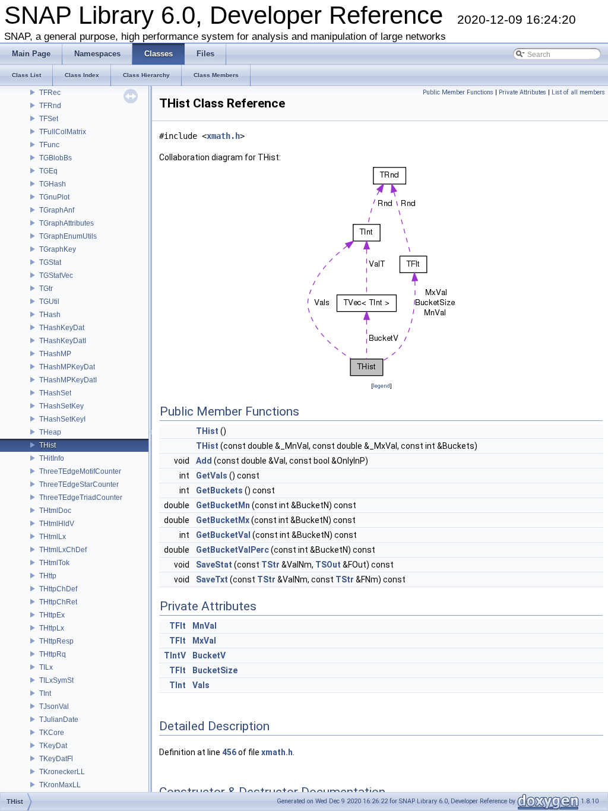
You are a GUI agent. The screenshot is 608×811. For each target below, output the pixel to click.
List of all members (578, 92)
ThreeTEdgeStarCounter (79, 484)
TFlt (177, 626)
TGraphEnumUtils (68, 236)
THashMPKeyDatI (68, 380)
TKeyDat (53, 746)
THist (47, 445)
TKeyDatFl (56, 759)
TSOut (328, 564)
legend (381, 385)
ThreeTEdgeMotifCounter (80, 471)
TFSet (48, 119)
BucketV (209, 655)
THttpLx (51, 628)
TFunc (49, 145)
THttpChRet (58, 602)
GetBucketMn (223, 505)
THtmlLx (52, 537)
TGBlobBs (55, 158)
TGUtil (49, 301)
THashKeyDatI (62, 341)
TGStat (50, 262)
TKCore (51, 732)
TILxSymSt (56, 680)
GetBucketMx (222, 520)
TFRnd (50, 106)
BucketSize (215, 670)
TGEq (48, 171)
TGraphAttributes (66, 223)
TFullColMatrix (62, 132)
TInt (45, 693)
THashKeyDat (61, 328)
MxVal (204, 640)
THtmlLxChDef (63, 550)
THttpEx (52, 615)
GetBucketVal (223, 535)
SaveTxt (212, 579)
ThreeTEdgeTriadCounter (80, 497)
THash (50, 315)
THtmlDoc (55, 510)
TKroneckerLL (62, 772)
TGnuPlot (54, 197)
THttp (47, 576)
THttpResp (56, 641)
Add (204, 460)
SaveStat (214, 564)
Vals (201, 685)
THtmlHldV (56, 523)
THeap (50, 432)
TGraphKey (57, 249)
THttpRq (52, 654)
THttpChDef (58, 589)
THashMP (55, 354)
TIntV (175, 655)
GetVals (211, 475)
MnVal (204, 626)
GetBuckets (219, 490)
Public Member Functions (458, 92)
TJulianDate (58, 719)
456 (229, 752)
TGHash (52, 184)
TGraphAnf (56, 210)
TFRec (50, 92)
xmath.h (223, 136)
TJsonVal (54, 706)
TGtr (46, 288)
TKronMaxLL (60, 785)
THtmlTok (54, 563)
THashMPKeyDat (67, 367)
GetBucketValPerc (232, 550)
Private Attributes (522, 92)
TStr (270, 564)
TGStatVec (56, 275)
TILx (46, 667)
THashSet (55, 393)
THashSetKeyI (62, 419)
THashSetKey (61, 406)
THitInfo (51, 458)
